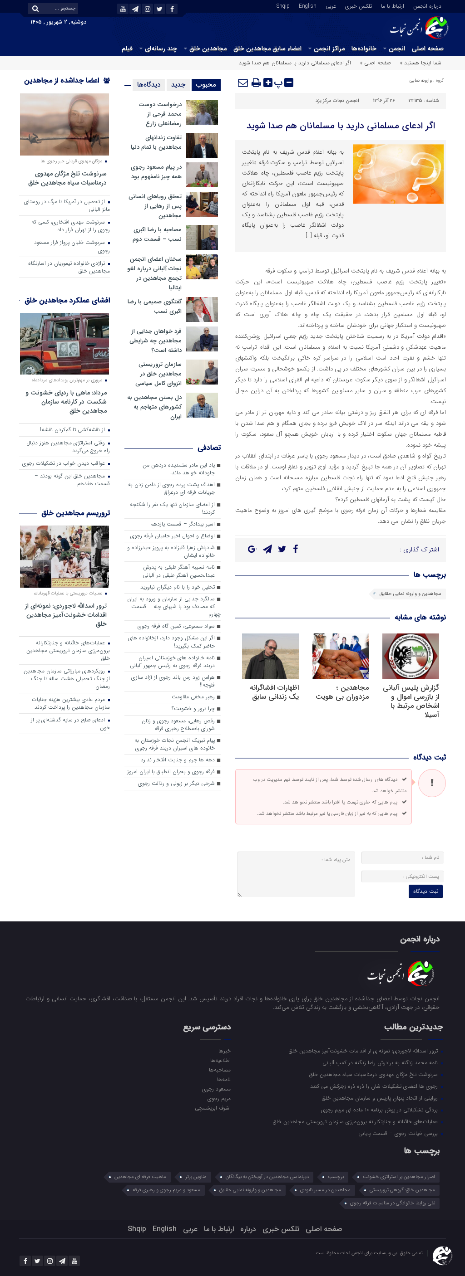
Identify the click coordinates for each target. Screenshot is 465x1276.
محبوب (206, 84)
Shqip (283, 5)
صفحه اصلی (428, 49)
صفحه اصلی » (375, 62)
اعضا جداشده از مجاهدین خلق (67, 86)
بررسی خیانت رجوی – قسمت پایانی (399, 1133)
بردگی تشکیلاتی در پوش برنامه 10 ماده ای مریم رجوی (380, 1110)
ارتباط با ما (392, 5)
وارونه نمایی (421, 80)
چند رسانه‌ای (161, 49)
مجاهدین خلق (208, 49)
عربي (331, 5)
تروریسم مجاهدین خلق (75, 513)
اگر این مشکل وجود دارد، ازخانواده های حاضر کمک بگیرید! (171, 642)
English (308, 5)
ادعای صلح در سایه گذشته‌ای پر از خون (70, 724)
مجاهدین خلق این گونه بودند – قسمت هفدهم (72, 480)
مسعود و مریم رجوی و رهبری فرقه (166, 1190)
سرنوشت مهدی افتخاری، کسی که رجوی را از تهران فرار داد (70, 226)
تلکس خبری (358, 5)
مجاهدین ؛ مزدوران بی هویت (342, 692)
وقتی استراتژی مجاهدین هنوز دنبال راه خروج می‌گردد (68, 447)
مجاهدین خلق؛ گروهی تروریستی (402, 1190)
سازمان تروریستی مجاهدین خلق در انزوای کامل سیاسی (158, 374)
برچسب (336, 1177)
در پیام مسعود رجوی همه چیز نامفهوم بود (156, 171)
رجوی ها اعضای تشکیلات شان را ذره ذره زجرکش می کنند (375, 1086)
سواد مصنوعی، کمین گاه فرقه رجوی (176, 626)
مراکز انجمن (329, 49)
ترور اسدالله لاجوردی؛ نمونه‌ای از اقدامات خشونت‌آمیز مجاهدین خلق (66, 614)
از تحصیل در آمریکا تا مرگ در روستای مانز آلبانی (67, 206)
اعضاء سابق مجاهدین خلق (267, 49)
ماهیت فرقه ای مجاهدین (140, 1177)
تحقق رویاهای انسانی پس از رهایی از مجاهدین (155, 206)
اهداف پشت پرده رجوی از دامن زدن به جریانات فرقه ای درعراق (171, 489)
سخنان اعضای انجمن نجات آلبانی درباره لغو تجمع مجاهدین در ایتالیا (154, 273)
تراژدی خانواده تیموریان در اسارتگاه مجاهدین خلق (69, 267)
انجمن (397, 49)
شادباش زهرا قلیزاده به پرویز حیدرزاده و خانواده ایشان (171, 552)
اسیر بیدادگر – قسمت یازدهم (182, 524)
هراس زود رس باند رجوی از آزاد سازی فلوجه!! (173, 681)
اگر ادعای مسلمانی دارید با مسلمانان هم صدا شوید (341, 126)
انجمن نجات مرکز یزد (337, 101)
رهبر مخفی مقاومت (193, 697)
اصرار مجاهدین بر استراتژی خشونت (399, 1177)
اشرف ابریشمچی (213, 1108)
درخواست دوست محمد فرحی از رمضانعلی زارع (160, 114)
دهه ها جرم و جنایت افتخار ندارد (178, 760)
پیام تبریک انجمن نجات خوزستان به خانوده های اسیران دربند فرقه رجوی (174, 744)
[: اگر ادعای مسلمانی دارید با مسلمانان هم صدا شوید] (243, 82)
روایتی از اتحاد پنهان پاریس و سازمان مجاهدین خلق (381, 1098)
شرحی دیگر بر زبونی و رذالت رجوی (176, 783)
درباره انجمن (427, 5)
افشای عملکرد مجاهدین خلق (67, 300)
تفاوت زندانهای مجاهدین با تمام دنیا (156, 142)
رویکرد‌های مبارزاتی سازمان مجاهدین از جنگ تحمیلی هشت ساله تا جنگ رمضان (67, 679)
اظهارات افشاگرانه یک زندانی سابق (274, 692)
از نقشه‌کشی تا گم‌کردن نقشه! (73, 430)
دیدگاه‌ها (148, 84)
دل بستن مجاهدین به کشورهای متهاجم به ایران (154, 407)
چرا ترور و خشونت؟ (193, 709)
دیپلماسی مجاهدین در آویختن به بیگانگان (267, 1177)
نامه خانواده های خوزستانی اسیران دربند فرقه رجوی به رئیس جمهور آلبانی (172, 662)
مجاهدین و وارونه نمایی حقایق (410, 594)
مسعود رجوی (216, 1089)
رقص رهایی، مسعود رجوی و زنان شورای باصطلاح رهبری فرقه (178, 725)
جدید (178, 84)
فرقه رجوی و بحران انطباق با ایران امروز (171, 772)
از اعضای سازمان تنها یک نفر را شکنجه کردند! (172, 508)
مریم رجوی (219, 1098)
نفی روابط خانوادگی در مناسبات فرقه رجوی (392, 1203)
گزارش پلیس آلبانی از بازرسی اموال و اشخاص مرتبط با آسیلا (411, 701)
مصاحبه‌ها (220, 1070)
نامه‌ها (224, 1079)
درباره (248, 1229)
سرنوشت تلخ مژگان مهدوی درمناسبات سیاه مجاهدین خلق (67, 178)
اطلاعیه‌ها (220, 1060)
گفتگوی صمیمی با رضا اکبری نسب (155, 306)
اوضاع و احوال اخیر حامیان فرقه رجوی (172, 536)
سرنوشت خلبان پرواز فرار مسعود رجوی (72, 246)
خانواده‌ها (363, 49)
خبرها (224, 1051)
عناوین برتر (196, 1177)
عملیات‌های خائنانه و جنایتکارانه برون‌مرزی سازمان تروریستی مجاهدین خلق (68, 650)
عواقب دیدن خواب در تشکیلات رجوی (64, 463)
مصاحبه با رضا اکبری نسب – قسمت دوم (157, 234)
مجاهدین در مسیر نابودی (325, 1190)
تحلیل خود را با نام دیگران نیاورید (177, 587)
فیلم (127, 49)
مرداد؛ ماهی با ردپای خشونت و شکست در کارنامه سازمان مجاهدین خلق (66, 401)
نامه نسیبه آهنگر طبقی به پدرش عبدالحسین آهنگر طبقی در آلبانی (179, 571)
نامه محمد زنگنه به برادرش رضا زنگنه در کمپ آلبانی (381, 1062)
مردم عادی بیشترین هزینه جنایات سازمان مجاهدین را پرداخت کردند (71, 703)
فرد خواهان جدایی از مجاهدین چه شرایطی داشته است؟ (155, 340)
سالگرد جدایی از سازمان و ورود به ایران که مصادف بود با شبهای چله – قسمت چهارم (174, 607)
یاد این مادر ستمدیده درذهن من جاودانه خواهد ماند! (179, 469)
